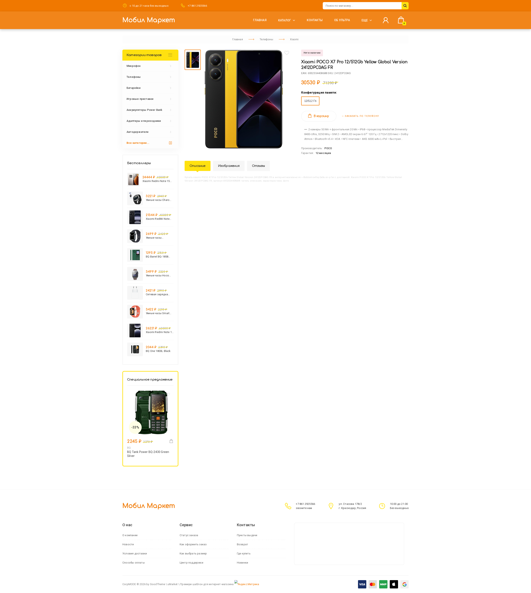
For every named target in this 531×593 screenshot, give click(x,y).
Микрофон (134, 65)
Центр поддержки (191, 562)
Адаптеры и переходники (144, 120)
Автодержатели (138, 131)
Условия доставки (134, 553)
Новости (128, 544)
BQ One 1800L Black (158, 351)
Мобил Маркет (148, 20)
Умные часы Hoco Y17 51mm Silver (157, 275)
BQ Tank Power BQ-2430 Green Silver (148, 454)
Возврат (242, 544)
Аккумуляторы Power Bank (144, 109)
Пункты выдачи (247, 535)
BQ (129, 447)
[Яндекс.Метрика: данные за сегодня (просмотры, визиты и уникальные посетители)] (246, 584)
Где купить (244, 553)
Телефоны (134, 76)
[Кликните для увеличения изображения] (244, 99)
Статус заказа (189, 535)
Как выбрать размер (193, 553)
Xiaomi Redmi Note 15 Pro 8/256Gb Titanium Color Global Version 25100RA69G (156, 181)
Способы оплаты (133, 562)
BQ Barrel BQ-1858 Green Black (157, 256)
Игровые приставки (140, 98)
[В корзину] (171, 441)
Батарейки (133, 87)
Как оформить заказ (193, 544)
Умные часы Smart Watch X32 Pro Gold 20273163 (158, 313)
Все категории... (138, 142)
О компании (130, 535)
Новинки (242, 562)
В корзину (321, 116)
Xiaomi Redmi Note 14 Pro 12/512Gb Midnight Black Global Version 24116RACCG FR (159, 332)
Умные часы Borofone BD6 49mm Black (159, 237)
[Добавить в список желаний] (287, 53)
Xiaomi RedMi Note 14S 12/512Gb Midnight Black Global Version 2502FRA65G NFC (159, 218)
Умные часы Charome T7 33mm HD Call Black (159, 199)
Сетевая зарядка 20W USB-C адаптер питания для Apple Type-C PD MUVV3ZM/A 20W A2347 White (158, 294)
